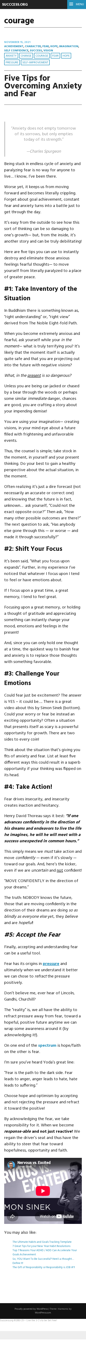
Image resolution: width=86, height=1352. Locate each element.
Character (33, 46)
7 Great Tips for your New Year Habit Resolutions (41, 1246)
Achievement (13, 46)
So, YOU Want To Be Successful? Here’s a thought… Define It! (43, 1261)
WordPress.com (43, 1313)
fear (55, 55)
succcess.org (15, 5)
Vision (48, 50)
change (26, 55)
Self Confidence (16, 50)
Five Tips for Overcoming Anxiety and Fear (43, 86)
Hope (54, 46)
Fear (45, 46)
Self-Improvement (35, 62)
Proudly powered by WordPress (31, 1309)
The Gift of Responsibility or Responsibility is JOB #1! (44, 1267)
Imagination (68, 46)
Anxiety (11, 55)
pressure (12, 62)
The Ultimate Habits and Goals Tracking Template (42, 1242)
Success (36, 50)
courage (41, 55)
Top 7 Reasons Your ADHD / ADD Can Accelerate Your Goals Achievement (45, 1252)
